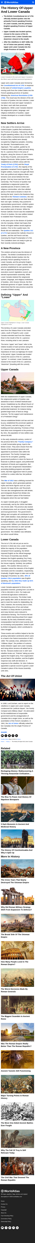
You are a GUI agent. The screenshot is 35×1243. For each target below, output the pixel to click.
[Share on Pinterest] (13, 735)
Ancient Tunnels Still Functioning (16, 1071)
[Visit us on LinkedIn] (17, 1227)
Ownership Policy (6, 1221)
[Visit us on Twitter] (9, 1227)
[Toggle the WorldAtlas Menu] (2, 2)
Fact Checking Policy (7, 1215)
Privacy (3, 1207)
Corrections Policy (6, 1218)
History (19, 739)
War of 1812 (9, 480)
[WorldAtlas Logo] (12, 2)
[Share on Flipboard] (2, 735)
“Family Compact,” (25, 442)
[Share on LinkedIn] (16, 735)
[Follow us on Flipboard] (2, 1227)
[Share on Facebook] (5, 735)
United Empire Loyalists (21, 88)
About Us (3, 1213)
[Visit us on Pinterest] (13, 1227)
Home (2, 1201)
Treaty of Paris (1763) (9, 164)
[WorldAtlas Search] (33, 2)
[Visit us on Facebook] (6, 1227)
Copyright (4, 1210)
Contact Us (4, 1204)
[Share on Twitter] (9, 735)
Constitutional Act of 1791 (14, 85)
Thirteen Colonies (19, 197)
